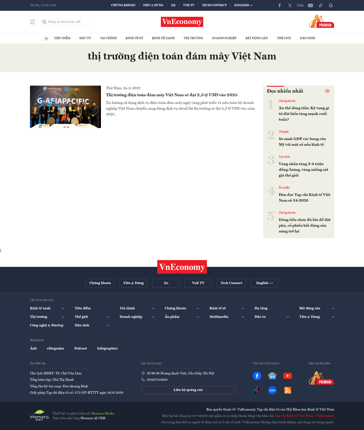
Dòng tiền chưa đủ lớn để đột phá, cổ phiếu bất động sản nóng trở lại (305, 225)
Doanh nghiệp (224, 38)
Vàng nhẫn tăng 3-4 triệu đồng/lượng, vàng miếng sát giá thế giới (303, 169)
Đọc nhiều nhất (285, 91)
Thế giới (284, 38)
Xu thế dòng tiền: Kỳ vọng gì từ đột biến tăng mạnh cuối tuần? (304, 114)
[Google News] (330, 5)
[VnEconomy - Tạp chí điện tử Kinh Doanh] (182, 267)
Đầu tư (85, 38)
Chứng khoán (123, 5)
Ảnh (33, 348)
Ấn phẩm (284, 187)
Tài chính (108, 38)
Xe (173, 5)
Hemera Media (102, 413)
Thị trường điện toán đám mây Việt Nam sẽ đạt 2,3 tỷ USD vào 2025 (172, 95)
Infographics (107, 348)
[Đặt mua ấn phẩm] (321, 21)
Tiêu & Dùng (153, 5)
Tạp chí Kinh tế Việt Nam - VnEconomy (304, 416)
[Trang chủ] (46, 38)
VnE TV (188, 5)
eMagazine (55, 348)
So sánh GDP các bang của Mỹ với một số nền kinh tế (302, 142)
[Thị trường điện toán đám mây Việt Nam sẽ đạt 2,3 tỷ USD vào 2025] (65, 107)
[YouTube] (310, 5)
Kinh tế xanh (163, 38)
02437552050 (157, 380)
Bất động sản (256, 38)
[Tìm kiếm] (44, 21)
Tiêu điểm (62, 38)
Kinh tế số (134, 38)
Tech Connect (214, 5)
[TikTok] (320, 5)
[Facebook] (279, 5)
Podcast (80, 348)
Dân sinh (307, 38)
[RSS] (287, 390)
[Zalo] (300, 5)
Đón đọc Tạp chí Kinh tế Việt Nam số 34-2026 (304, 197)
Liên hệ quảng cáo (188, 390)
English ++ (243, 5)
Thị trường (193, 38)
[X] (290, 5)
